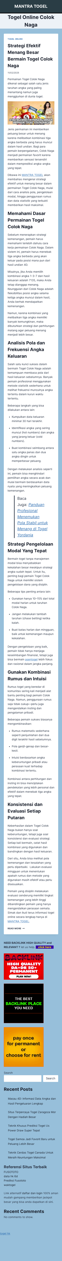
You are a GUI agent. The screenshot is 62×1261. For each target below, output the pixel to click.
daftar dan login (32, 1193)
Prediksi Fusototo (15, 1180)
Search (8, 1072)
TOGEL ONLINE (15, 39)
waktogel (9, 1185)
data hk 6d (11, 1176)
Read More (16, 928)
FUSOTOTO (11, 1172)
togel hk (5, 1233)
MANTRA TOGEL (32, 175)
